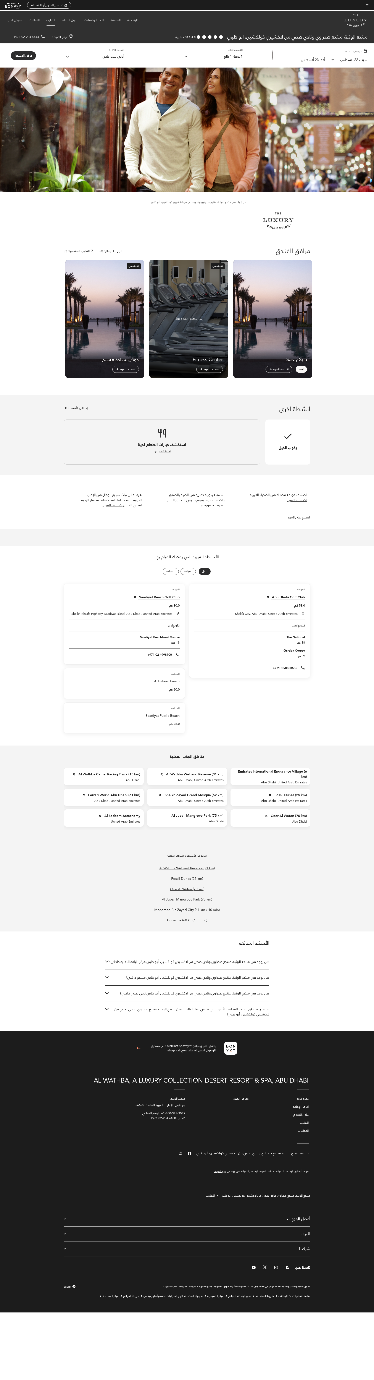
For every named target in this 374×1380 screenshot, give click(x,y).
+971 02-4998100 (159, 654)
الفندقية (116, 20)
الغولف (188, 571)
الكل (204, 571)
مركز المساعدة (111, 1296)
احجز (301, 368)
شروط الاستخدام (265, 1296)
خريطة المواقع (131, 1296)
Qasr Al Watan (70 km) (187, 889)
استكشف (165, 452)
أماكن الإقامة (301, 1106)
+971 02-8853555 (285, 668)
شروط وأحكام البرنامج (239, 1296)
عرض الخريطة (60, 37)
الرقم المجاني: (163, 1113)
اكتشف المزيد (280, 369)
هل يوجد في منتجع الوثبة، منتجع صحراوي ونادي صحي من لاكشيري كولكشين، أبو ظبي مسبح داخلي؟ (197, 977)
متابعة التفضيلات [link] (301, 1296)
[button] (49, 5)
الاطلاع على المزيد (299, 517)
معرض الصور (14, 20)
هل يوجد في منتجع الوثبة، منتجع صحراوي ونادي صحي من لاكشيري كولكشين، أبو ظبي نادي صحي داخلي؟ (194, 993)
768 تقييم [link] (181, 37)
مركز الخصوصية (215, 1296)
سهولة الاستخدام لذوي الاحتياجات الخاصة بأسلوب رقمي (173, 1296)
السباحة (170, 571)
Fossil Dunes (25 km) (187, 878)
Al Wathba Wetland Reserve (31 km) (187, 868)
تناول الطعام (69, 20)
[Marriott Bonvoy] (16, 5)
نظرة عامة (133, 20)
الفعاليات (34, 20)
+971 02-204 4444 (26, 37)
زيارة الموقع (220, 1171)
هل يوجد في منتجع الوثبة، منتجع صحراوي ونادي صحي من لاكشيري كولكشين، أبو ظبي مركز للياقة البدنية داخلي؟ (189, 962)
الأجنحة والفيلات (94, 20)
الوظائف (283, 1296)
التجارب (51, 20)
